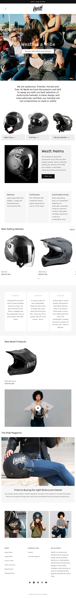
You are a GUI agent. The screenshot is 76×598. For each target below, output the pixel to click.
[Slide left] (34, 279)
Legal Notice (9, 556)
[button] (6, 9)
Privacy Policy (9, 560)
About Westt (8, 552)
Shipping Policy (10, 573)
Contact (30, 552)
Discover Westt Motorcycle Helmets (38, 51)
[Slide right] (42, 279)
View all (72, 229)
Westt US (35, 594)
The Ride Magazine (34, 556)
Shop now (48, 176)
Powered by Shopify (42, 594)
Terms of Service (10, 565)
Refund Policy (9, 569)
